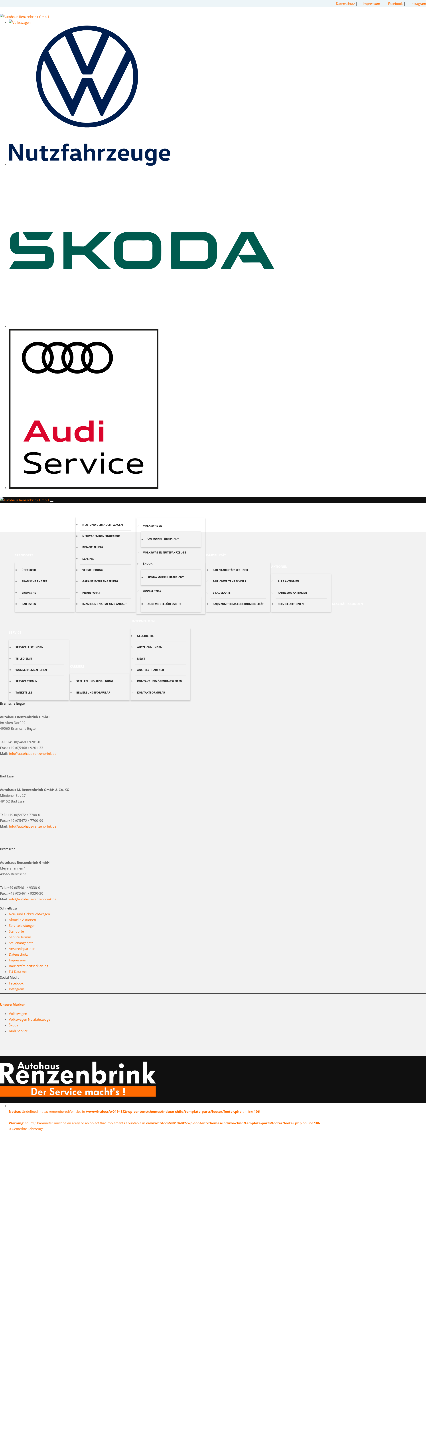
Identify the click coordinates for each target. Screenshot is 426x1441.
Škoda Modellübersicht (166, 577)
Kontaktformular (151, 692)
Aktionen (279, 566)
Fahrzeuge (85, 510)
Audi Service (152, 591)
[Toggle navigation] (51, 501)
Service (15, 632)
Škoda (147, 564)
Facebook (396, 3)
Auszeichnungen (149, 647)
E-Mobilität (216, 555)
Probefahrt (91, 593)
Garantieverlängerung (100, 581)
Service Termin (26, 681)
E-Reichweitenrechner (229, 581)
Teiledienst (24, 658)
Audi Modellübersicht (164, 604)
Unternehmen (142, 621)
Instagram (418, 3)
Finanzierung (92, 547)
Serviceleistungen (29, 647)
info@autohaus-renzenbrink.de (32, 753)
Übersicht (29, 570)
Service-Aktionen (291, 604)
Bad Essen (29, 604)
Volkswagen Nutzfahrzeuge (164, 552)
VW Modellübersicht (163, 539)
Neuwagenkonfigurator (101, 536)
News (141, 658)
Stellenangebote (21, 943)
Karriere (77, 666)
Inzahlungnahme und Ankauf (104, 604)
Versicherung (92, 570)
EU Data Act (18, 971)
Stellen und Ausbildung (94, 681)
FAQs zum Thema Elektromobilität (238, 604)
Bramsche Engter (34, 581)
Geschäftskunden (347, 604)
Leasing (88, 559)
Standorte (24, 555)
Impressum (371, 3)
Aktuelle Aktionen (22, 919)
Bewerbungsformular (93, 692)
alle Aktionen (288, 581)
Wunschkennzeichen (31, 670)
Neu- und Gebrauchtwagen (102, 525)
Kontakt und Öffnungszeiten (159, 681)
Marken (143, 511)
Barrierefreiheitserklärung (28, 966)
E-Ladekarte (222, 593)
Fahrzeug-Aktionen (292, 593)
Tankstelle (24, 692)
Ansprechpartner (150, 670)
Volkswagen (152, 526)
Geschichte (145, 636)
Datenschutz (345, 3)
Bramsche (29, 593)
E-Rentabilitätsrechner (230, 570)
